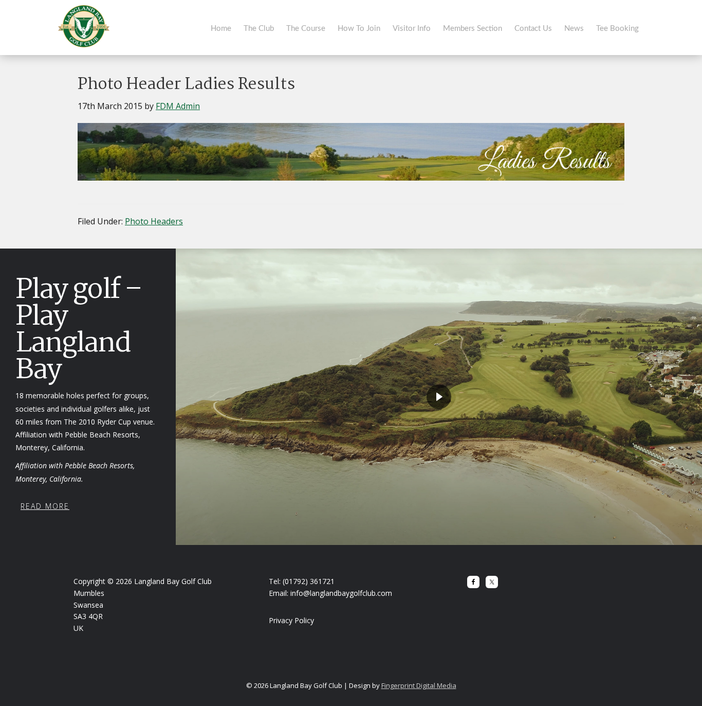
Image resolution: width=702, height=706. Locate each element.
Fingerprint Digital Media (418, 685)
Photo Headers (154, 221)
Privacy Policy (291, 620)
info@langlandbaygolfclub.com (341, 593)
